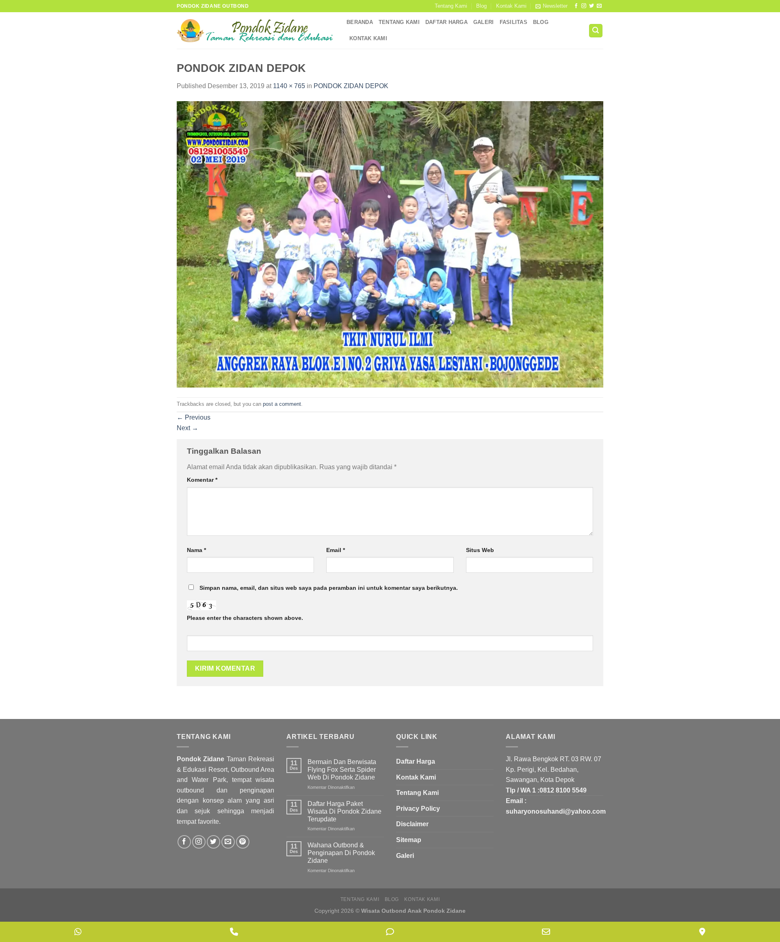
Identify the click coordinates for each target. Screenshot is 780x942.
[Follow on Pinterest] (242, 842)
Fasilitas (513, 22)
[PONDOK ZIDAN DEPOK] (390, 243)
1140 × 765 (289, 85)
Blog (481, 6)
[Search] (596, 30)
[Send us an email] (599, 6)
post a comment (282, 404)
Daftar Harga (446, 22)
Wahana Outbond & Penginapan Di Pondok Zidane (341, 853)
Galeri (483, 22)
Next (187, 427)
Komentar (202, 479)
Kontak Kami (511, 6)
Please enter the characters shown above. (245, 618)
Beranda (360, 22)
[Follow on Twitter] (591, 6)
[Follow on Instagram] (583, 6)
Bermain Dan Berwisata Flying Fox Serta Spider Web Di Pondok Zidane (342, 769)
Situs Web (480, 550)
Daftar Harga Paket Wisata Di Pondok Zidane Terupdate (344, 811)
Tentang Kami (451, 6)
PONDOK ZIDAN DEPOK (351, 85)
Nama (196, 550)
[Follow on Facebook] (576, 6)
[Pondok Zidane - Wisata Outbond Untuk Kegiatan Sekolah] (255, 30)
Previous (193, 417)
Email (335, 550)
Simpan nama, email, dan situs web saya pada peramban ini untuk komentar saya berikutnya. (328, 588)
